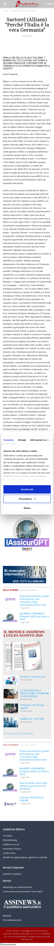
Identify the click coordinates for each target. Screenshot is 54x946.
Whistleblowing (10, 840)
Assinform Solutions (12, 874)
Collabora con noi (11, 844)
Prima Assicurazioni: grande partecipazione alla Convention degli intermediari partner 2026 (34, 600)
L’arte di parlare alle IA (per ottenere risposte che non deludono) (33, 785)
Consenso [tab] (8, 440)
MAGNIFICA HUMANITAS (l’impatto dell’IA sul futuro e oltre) (34, 616)
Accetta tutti (27, 489)
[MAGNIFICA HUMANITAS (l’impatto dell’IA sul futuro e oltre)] (10, 617)
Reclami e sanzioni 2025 (32, 676)
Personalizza (25, 498)
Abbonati (7, 915)
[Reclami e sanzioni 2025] (11, 680)
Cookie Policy (9, 853)
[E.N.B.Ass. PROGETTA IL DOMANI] (10, 801)
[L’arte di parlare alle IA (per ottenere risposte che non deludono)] (10, 786)
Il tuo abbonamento (12, 920)
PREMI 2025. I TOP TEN (31, 718)
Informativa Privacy (12, 848)
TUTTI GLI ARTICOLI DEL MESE (18, 733)
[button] (5, 4)
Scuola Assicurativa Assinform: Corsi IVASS (22, 891)
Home (5, 11)
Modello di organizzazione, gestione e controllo (25, 857)
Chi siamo (7, 835)
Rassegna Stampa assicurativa (23, 11)
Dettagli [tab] (22, 440)
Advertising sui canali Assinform (17, 887)
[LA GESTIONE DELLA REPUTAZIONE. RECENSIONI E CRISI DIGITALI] (11, 694)
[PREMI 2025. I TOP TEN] (11, 722)
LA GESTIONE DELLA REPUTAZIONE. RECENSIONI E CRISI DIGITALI (34, 693)
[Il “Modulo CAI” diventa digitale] (11, 708)
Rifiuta (27, 508)
